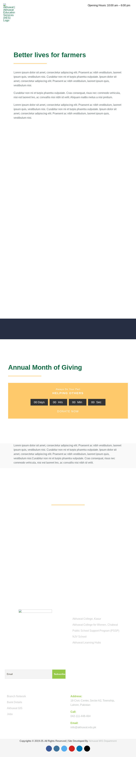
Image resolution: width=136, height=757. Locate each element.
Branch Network (16, 696)
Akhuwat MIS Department (103, 740)
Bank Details (14, 702)
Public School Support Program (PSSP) (95, 630)
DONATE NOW (68, 411)
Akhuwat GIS (14, 708)
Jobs (10, 714)
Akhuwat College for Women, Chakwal (95, 624)
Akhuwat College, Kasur (86, 618)
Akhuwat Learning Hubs (86, 642)
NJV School (79, 636)
